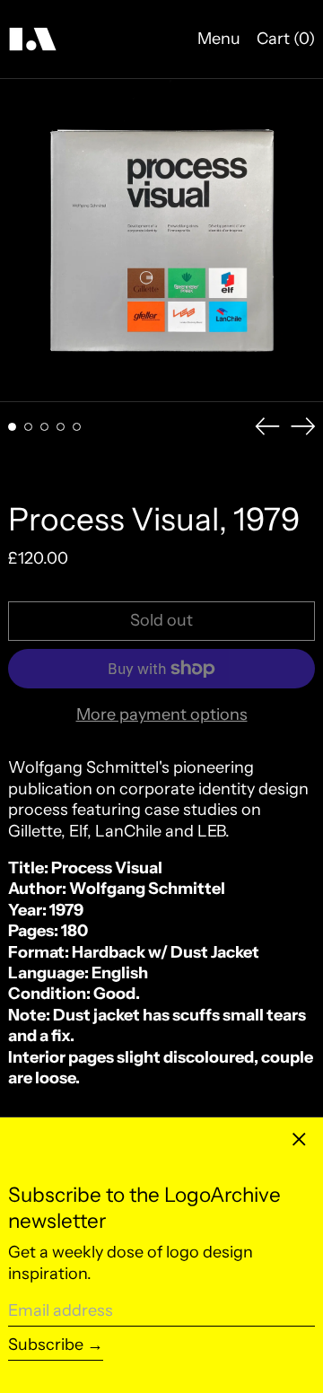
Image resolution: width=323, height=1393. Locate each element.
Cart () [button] (286, 38)
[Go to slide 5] (77, 427)
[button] (161, 240)
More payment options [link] (162, 714)
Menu (218, 38)
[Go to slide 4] (61, 427)
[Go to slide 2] (28, 427)
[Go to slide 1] (12, 427)
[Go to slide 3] (44, 427)
